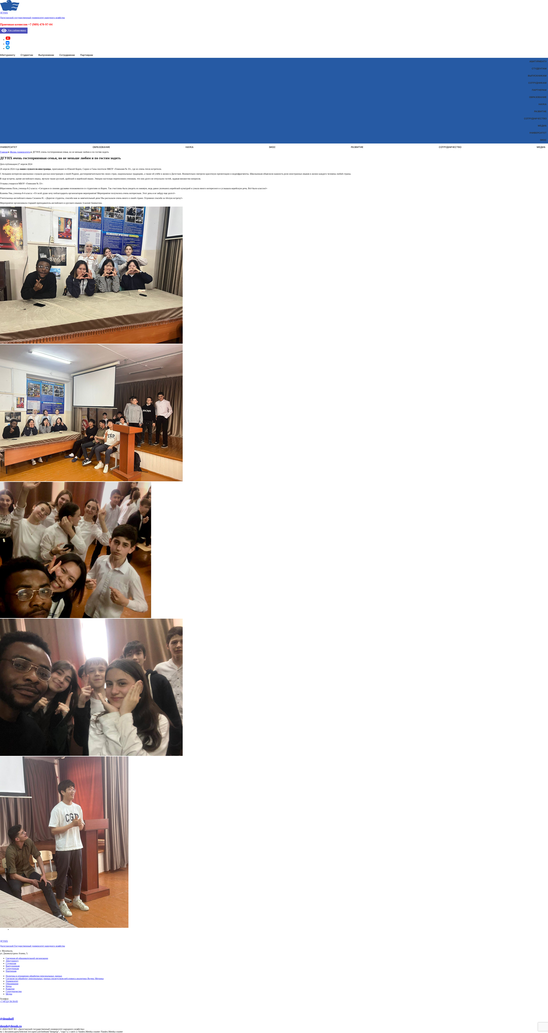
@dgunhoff (7, 1018)
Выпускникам (537, 75)
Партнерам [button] (86, 55)
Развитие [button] (357, 147)
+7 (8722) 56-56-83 (9, 1001)
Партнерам (539, 90)
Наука (543, 104)
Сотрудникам (537, 82)
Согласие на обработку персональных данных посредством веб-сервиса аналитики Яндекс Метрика (55, 978)
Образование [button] (101, 147)
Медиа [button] (541, 147)
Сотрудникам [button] (67, 55)
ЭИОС (543, 139)
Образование (538, 97)
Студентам (539, 68)
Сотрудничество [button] (450, 147)
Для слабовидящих (16, 30)
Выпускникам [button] (46, 55)
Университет (538, 132)
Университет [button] (8, 147)
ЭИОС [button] (272, 147)
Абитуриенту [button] (7, 55)
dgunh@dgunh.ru (11, 1026)
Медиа (542, 125)
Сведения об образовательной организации (27, 958)
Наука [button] (190, 147)
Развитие (540, 111)
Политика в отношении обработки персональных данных (34, 976)
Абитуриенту (538, 61)
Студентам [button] (27, 55)
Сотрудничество (535, 118)
